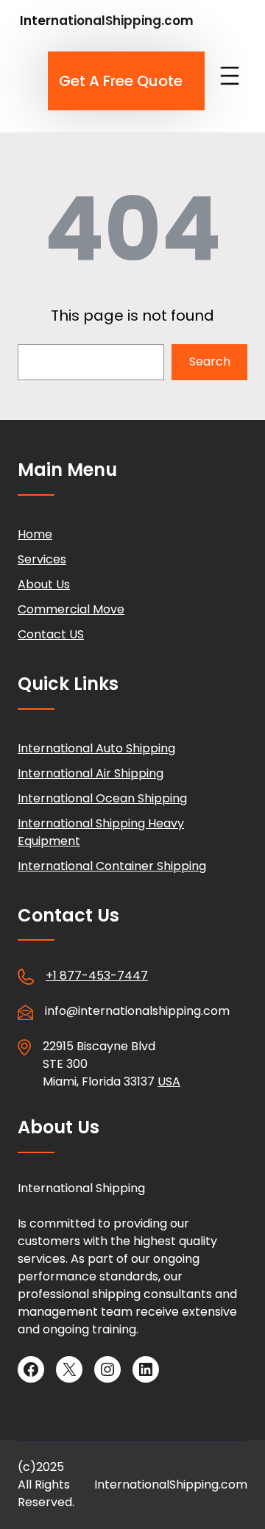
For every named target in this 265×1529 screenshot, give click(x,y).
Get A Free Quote (121, 81)
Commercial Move (71, 609)
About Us (44, 584)
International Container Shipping (112, 866)
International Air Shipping (90, 773)
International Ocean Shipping (102, 798)
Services (42, 559)
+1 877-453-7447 (97, 975)
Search (209, 361)
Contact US (51, 634)
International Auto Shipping (96, 748)
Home (35, 534)
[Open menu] (229, 75)
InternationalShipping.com (107, 20)
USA (169, 1081)
